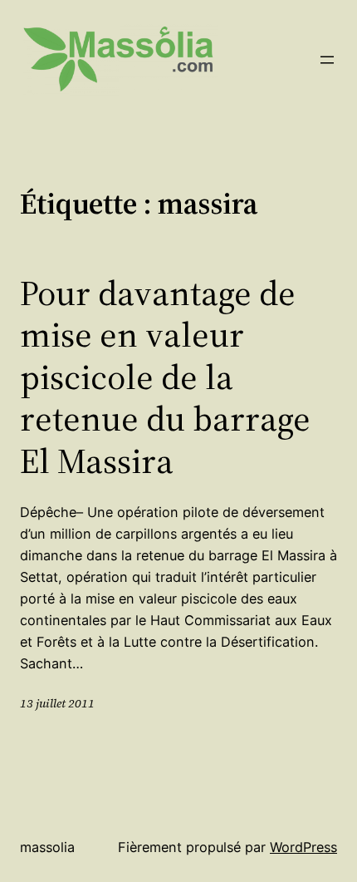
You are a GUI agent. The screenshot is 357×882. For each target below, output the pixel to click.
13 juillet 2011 (57, 703)
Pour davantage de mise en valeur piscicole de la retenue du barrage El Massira (165, 376)
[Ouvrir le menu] (327, 60)
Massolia (47, 847)
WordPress (303, 847)
